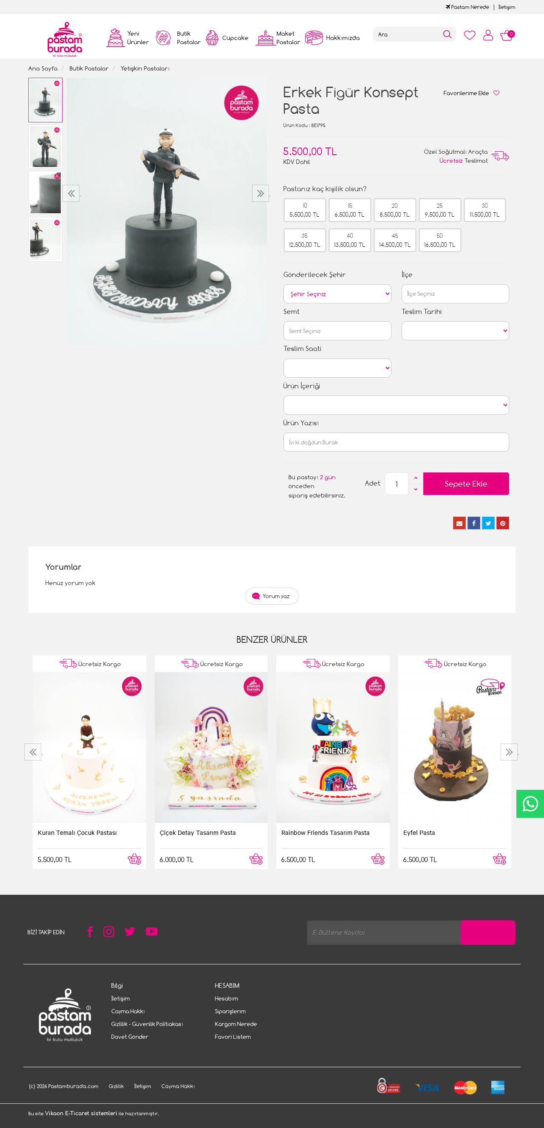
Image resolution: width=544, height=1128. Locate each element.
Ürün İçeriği (301, 386)
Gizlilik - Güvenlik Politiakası (147, 1024)
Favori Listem (233, 1036)
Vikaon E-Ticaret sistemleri (81, 1114)
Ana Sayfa (43, 68)
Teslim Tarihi (422, 312)
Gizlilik (116, 1086)
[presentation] (72, 193)
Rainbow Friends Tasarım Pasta (325, 832)
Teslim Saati (302, 349)
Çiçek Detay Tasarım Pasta (198, 832)
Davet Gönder (129, 1036)
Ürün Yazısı (301, 423)
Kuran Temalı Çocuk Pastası (77, 832)
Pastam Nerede (469, 7)
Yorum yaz (276, 596)
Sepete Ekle (466, 483)
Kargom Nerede (236, 1024)
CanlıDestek (530, 804)
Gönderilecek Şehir (314, 275)
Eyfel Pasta (419, 832)
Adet (372, 483)
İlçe (407, 275)
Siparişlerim (230, 1011)
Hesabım (226, 998)
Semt (291, 312)
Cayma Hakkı (128, 1011)
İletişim (507, 7)
